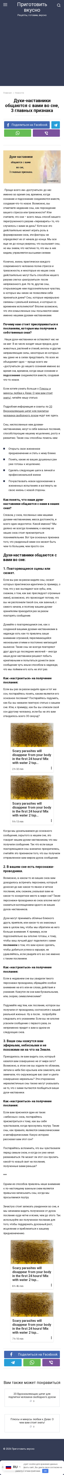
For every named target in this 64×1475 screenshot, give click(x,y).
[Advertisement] (32, 51)
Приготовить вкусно (32, 7)
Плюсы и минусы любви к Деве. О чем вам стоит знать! (28, 393)
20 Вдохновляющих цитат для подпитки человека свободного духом (27, 411)
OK (45, 1471)
